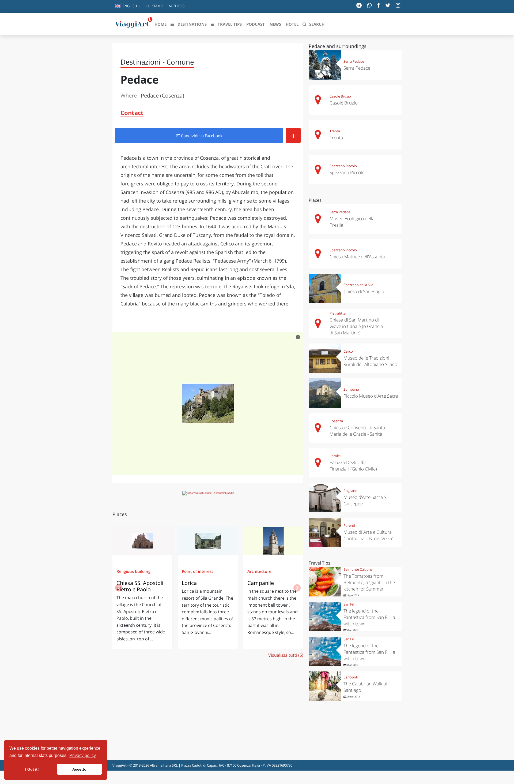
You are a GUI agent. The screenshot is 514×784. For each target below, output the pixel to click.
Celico (348, 351)
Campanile (260, 583)
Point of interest (197, 571)
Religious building (133, 571)
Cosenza (336, 421)
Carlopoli (350, 677)
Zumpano (351, 389)
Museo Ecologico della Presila (352, 221)
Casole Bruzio (340, 96)
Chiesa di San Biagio (363, 291)
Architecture (259, 571)
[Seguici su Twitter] (388, 5)
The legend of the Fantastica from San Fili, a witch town (369, 617)
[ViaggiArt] (134, 23)
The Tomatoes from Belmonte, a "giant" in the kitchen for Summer (369, 582)
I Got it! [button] (32, 769)
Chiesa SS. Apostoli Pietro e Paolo (139, 586)
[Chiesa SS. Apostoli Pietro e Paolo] (142, 543)
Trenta (335, 131)
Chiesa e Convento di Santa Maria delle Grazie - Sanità (357, 430)
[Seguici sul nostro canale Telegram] (359, 5)
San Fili (348, 604)
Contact (131, 113)
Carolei (335, 455)
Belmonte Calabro (357, 569)
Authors (176, 5)
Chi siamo (154, 5)
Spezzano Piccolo (343, 165)
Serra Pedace (353, 61)
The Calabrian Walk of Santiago (365, 687)
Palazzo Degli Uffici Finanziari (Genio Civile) (353, 465)
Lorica (189, 583)
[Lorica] (208, 543)
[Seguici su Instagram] (398, 5)
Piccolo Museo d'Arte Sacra (370, 396)
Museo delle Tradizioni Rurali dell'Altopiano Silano (370, 361)
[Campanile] (273, 543)
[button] (127, 6)
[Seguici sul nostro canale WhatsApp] (369, 5)
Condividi (201, 135)
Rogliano (350, 490)
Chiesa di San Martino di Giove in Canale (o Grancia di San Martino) (356, 326)
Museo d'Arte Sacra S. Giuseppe (365, 500)
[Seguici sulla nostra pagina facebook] (378, 5)
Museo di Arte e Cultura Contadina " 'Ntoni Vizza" (368, 535)
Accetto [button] (79, 769)
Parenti (349, 525)
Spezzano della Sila (358, 284)
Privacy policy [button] (82, 755)
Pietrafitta (338, 313)
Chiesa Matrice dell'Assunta (357, 256)
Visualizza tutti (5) (285, 655)
